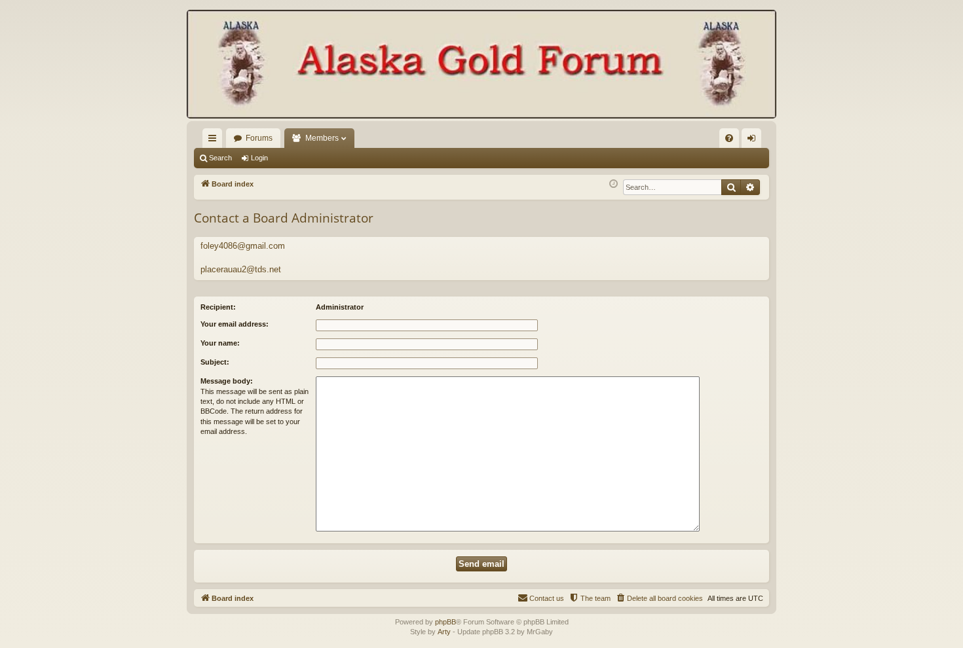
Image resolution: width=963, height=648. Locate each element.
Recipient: (218, 307)
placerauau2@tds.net (240, 269)
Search (220, 158)
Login (259, 158)
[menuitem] (729, 138)
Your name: (220, 343)
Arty (444, 632)
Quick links (215, 141)
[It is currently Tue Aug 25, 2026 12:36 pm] (613, 184)
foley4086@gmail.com (242, 246)
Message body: (226, 381)
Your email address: (234, 324)
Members (322, 138)
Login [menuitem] (754, 141)
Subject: (214, 362)
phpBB (445, 622)
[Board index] (481, 65)
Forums (259, 138)
